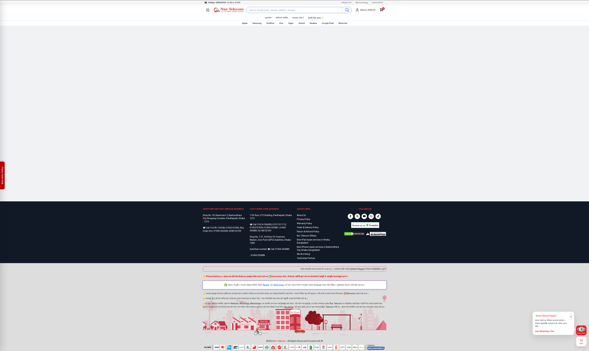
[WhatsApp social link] (371, 216)
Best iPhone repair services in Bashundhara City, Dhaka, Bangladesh (318, 248)
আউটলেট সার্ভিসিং (281, 17)
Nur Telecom (279, 341)
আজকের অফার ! (298, 17)
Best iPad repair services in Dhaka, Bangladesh (313, 241)
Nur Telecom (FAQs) (306, 235)
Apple (244, 23)
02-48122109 (264, 230)
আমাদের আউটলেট (377, 3)
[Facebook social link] (350, 216)
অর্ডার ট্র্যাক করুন (346, 3)
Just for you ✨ (316, 17)
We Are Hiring (362, 3)
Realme (313, 23)
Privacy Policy (303, 219)
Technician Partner (306, 258)
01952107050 (232, 227)
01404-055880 (282, 249)
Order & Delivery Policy (308, 227)
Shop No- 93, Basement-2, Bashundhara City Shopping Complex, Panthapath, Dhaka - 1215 (224, 218)
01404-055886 (258, 255)
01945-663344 (221, 231)
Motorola (343, 23)
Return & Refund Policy (308, 231)
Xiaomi (301, 23)
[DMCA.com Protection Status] (354, 234)
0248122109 (235, 231)
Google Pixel (328, 23)
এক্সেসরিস (268, 17)
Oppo (290, 23)
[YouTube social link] (364, 216)
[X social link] (357, 216)
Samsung (256, 23)
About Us (301, 215)
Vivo (281, 23)
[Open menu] (207, 10)
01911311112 (279, 224)
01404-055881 (271, 227)
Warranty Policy (304, 223)
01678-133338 (217, 227)
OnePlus (270, 23)
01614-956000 (264, 224)
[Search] (347, 10)
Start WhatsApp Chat (544, 331)
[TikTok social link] (378, 216)
